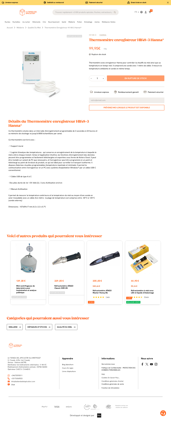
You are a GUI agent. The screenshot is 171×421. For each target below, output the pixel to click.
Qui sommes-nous (108, 364)
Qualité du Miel (64, 327)
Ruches (7, 22)
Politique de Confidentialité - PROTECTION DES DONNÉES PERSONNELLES (118, 369)
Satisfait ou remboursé (55, 2)
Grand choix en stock (138, 2)
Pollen (79, 22)
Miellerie (71, 22)
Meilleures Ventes (108, 22)
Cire (44, 22)
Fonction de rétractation (110, 388)
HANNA (102, 35)
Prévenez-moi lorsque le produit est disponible (127, 107)
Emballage (88, 22)
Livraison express (11, 2)
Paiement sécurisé (95, 2)
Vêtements (36, 22)
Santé (64, 22)
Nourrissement (53, 22)
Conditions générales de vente (113, 384)
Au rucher (26, 22)
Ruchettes (16, 22)
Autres (97, 22)
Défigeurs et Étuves (37, 327)
